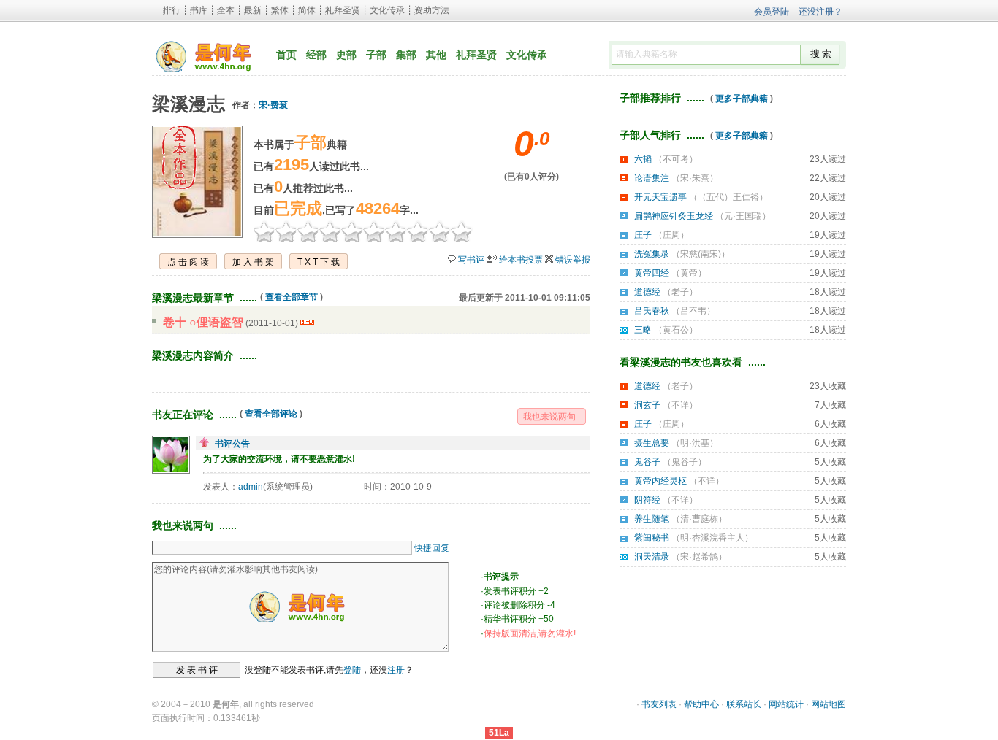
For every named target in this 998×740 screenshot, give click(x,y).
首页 (286, 55)
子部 (376, 55)
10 (462, 231)
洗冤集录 (651, 254)
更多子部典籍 (741, 98)
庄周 (671, 235)
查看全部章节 (291, 297)
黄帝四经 (651, 273)
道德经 (647, 292)
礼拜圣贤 (342, 10)
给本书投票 (521, 260)
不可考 (676, 159)
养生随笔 (651, 519)
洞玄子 (647, 405)
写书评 (471, 260)
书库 (198, 10)
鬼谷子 (647, 462)
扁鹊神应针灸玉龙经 (673, 216)
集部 (406, 55)
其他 (436, 55)
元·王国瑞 (743, 216)
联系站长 (743, 704)
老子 (680, 292)
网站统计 (786, 704)
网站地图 (828, 704)
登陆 (352, 670)
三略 (643, 330)
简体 (307, 10)
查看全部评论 (271, 414)
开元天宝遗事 (660, 197)
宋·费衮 (273, 105)
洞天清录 (651, 557)
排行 (171, 10)
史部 (346, 55)
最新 (253, 10)
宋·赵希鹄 (699, 557)
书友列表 (659, 704)
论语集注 (651, 178)
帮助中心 (701, 704)
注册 (396, 670)
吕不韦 (693, 311)
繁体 (280, 10)
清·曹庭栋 (699, 519)
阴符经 (647, 500)
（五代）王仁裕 (728, 197)
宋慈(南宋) (700, 254)
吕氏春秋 (651, 311)
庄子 (643, 235)
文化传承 (387, 10)
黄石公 (676, 330)
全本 (226, 10)
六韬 (643, 159)
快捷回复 (431, 548)
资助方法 (431, 10)
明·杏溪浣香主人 (712, 538)
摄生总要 (651, 443)
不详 (680, 405)
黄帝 (689, 273)
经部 (316, 55)
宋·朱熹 (694, 178)
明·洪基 (694, 443)
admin (250, 487)
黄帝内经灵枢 (660, 481)
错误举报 (572, 260)
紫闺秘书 (651, 538)
